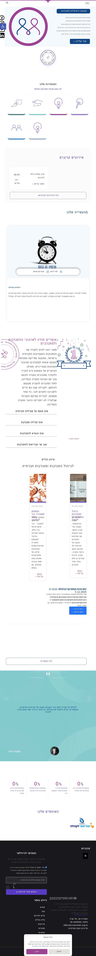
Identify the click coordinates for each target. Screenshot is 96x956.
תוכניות (41, 928)
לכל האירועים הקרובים (49, 195)
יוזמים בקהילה (14, 287)
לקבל (37, 951)
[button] (3, 26)
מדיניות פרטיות (36, 946)
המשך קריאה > (38, 184)
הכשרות (42, 933)
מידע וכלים (40, 920)
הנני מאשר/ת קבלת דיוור (28, 870)
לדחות (59, 951)
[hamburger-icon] (87, 3)
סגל (43, 912)
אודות (42, 907)
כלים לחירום (39, 916)
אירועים (41, 924)
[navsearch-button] (8, 3)
